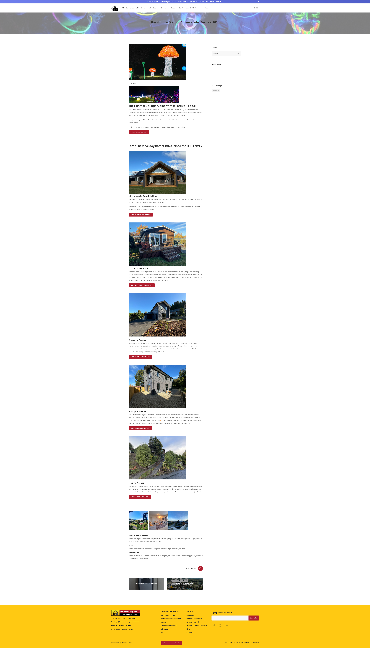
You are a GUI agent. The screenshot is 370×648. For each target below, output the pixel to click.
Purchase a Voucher (168, 615)
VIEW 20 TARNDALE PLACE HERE (140, 214)
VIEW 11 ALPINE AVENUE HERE (139, 497)
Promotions (190, 615)
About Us (152, 8)
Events (163, 8)
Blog (188, 629)
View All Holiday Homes (169, 612)
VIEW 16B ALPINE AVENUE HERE (140, 428)
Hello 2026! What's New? (185, 584)
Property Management (194, 619)
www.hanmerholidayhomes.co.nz (123, 629)
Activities (189, 612)
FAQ (162, 633)
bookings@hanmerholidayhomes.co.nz (125, 622)
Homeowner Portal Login (171, 643)
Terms (173, 8)
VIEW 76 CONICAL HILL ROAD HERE (141, 285)
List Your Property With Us (188, 8)
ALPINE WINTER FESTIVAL (138, 132)
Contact (205, 8)
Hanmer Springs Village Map (171, 619)
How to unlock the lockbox (146, 584)
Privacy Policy (127, 643)
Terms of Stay (116, 643)
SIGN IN (255, 8)
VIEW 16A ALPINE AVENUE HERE (140, 357)
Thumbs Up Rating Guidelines (196, 626)
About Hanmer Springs (169, 626)
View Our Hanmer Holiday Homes (134, 8)
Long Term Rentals (193, 622)
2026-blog (216, 90)
